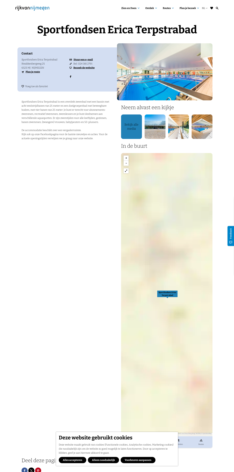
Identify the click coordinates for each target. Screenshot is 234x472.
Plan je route (33, 71)
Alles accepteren (72, 460)
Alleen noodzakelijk (103, 460)
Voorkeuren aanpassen (138, 460)
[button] (167, 295)
